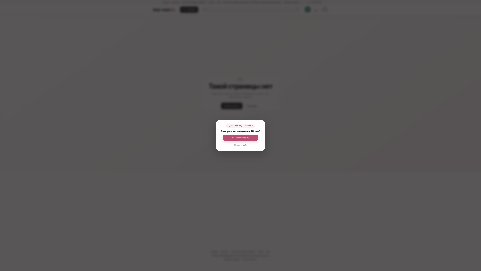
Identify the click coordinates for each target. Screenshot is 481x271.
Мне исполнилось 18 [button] (240, 138)
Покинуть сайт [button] (240, 145)
